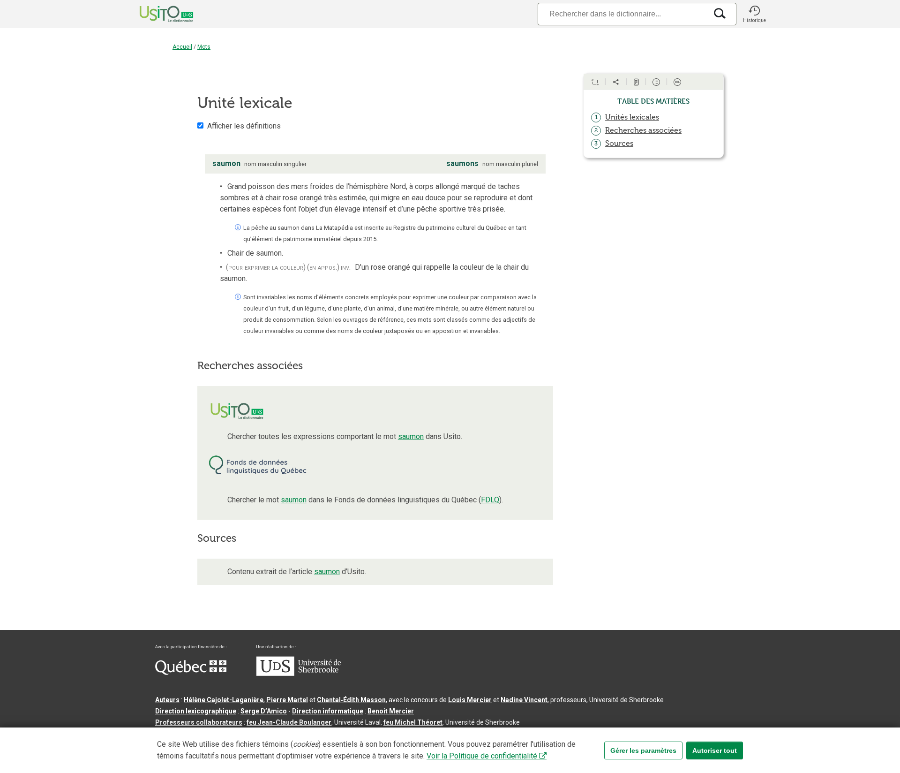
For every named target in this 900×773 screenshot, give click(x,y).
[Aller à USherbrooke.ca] (298, 673)
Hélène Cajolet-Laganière (223, 700)
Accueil (182, 47)
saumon (411, 436)
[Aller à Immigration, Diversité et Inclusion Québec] (190, 672)
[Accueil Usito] (156, 14)
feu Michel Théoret (412, 722)
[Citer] (595, 82)
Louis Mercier (470, 700)
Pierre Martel (287, 700)
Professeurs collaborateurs (198, 722)
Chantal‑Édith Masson (351, 700)
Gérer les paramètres (643, 750)
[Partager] (616, 82)
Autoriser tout (714, 750)
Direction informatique (327, 711)
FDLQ (490, 499)
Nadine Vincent (524, 700)
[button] (754, 14)
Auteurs (167, 700)
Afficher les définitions (244, 125)
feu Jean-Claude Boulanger (289, 722)
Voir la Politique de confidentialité (482, 755)
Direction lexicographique (195, 711)
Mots (203, 47)
